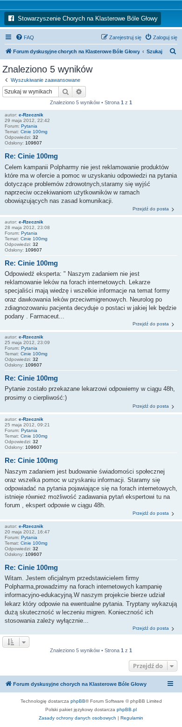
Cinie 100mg (34, 131)
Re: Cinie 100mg (31, 156)
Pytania (29, 126)
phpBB (77, 701)
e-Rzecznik (31, 114)
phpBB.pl (127, 709)
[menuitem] (24, 37)
